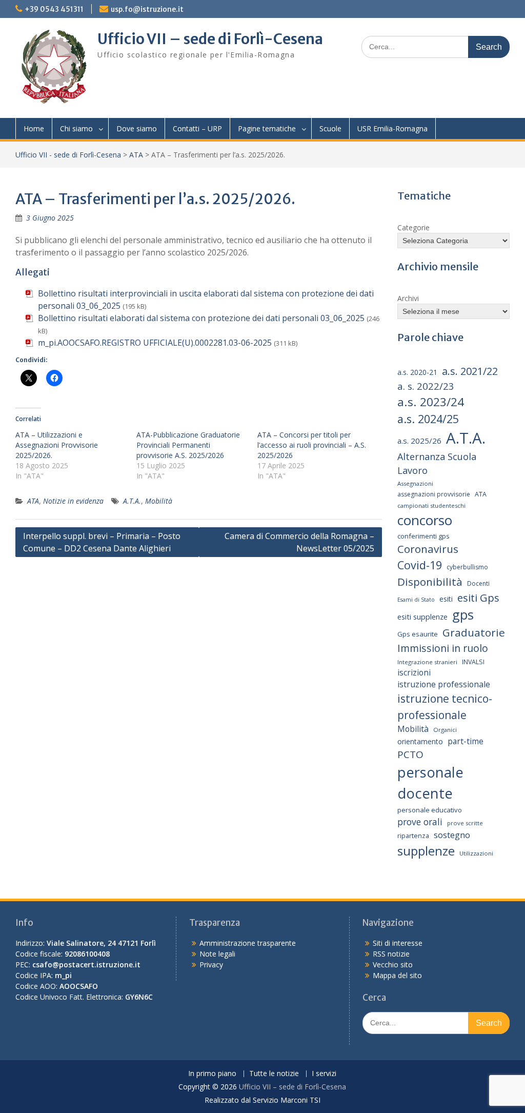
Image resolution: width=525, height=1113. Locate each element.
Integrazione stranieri (427, 662)
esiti (446, 599)
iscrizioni (414, 672)
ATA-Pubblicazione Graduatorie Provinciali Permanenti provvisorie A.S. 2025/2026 (188, 445)
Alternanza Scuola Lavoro (436, 463)
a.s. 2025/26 (419, 440)
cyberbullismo (467, 567)
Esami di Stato (416, 599)
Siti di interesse (397, 943)
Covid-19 (419, 565)
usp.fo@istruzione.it (147, 9)
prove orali (419, 822)
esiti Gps (478, 597)
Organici (445, 729)
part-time (465, 741)
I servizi (324, 1073)
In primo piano (212, 1073)
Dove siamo (136, 128)
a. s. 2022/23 (425, 386)
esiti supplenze (422, 616)
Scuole (330, 128)
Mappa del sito (397, 975)
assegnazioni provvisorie (433, 494)
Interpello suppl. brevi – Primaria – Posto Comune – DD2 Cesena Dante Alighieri (101, 542)
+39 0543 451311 (54, 9)
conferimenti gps (423, 536)
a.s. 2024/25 (428, 418)
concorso (424, 520)
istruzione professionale (443, 684)
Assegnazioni (415, 483)
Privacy (211, 964)
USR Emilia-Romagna (392, 128)
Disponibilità (429, 581)
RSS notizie (391, 954)
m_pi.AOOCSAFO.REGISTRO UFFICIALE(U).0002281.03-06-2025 (155, 342)
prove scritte (465, 823)
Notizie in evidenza (73, 501)
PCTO (410, 754)
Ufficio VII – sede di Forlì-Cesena (210, 39)
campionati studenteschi (431, 505)
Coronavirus (427, 549)
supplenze (426, 850)
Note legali (217, 954)
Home (34, 128)
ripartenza (413, 835)
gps (463, 614)
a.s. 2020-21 (417, 372)
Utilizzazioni (476, 853)
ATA (136, 155)
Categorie (413, 227)
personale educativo (429, 809)
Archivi (408, 298)
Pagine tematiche (267, 128)
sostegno (452, 835)
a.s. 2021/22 (470, 371)
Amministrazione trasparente (247, 943)
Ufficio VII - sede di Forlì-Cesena (68, 155)
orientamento (420, 741)
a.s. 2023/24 (430, 402)
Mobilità (158, 501)
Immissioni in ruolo (442, 648)
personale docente (430, 783)
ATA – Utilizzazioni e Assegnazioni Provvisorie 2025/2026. (56, 445)
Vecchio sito (393, 964)
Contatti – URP (197, 128)
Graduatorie (473, 632)
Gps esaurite (417, 634)
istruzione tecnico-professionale (444, 706)
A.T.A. (132, 501)
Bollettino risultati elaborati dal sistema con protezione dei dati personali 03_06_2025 (201, 318)
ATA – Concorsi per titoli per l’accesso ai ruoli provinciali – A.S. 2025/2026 (311, 445)
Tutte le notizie (274, 1073)
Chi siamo (76, 128)
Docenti (478, 583)
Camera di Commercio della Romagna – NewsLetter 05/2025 (299, 542)
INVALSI (473, 662)
